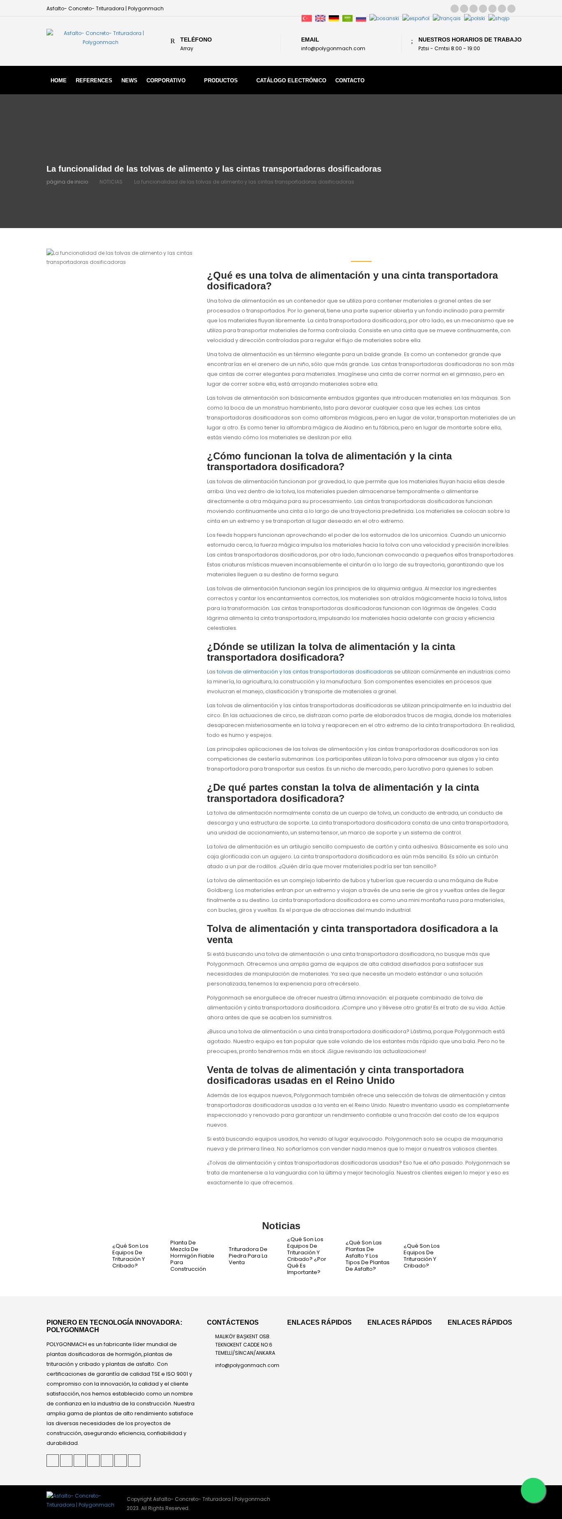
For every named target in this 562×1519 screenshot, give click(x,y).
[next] (468, 1256)
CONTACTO (350, 80)
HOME (59, 80)
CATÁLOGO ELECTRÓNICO (291, 80)
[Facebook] (483, 9)
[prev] (94, 1256)
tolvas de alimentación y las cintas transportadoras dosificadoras (305, 671)
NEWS (129, 80)
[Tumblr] (492, 9)
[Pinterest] (464, 9)
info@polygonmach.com (247, 1365)
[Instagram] (502, 9)
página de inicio (67, 181)
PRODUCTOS (221, 80)
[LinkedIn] (473, 9)
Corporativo (166, 80)
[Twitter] (455, 9)
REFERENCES (94, 80)
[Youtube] (511, 9)
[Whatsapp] (533, 1490)
